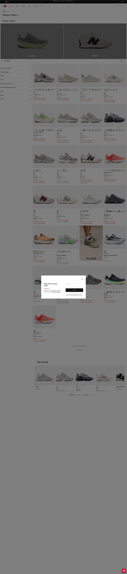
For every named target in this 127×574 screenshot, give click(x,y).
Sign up (74, 290)
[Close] (82, 279)
